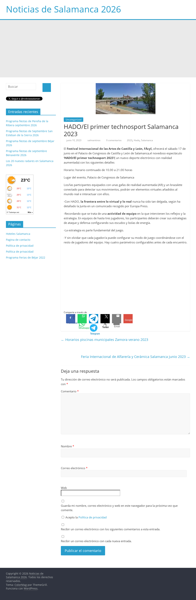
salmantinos (94, 140)
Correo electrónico (74, 468)
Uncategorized (73, 119)
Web (64, 488)
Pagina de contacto (18, 239)
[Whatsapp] (82, 318)
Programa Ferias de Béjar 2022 (25, 257)
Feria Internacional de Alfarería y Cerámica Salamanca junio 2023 (135, 356)
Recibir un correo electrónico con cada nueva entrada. (96, 541)
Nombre (67, 446)
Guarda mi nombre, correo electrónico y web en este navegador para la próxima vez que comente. (119, 508)
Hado (137, 140)
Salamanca (147, 140)
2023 (129, 140)
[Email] (116, 318)
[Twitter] (105, 318)
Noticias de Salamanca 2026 (63, 9)
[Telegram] (93, 318)
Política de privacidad (92, 517)
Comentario (70, 391)
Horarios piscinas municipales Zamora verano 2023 (104, 339)
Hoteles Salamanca (18, 234)
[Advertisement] (98, 48)
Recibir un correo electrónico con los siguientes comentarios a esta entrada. (110, 529)
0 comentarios (114, 140)
